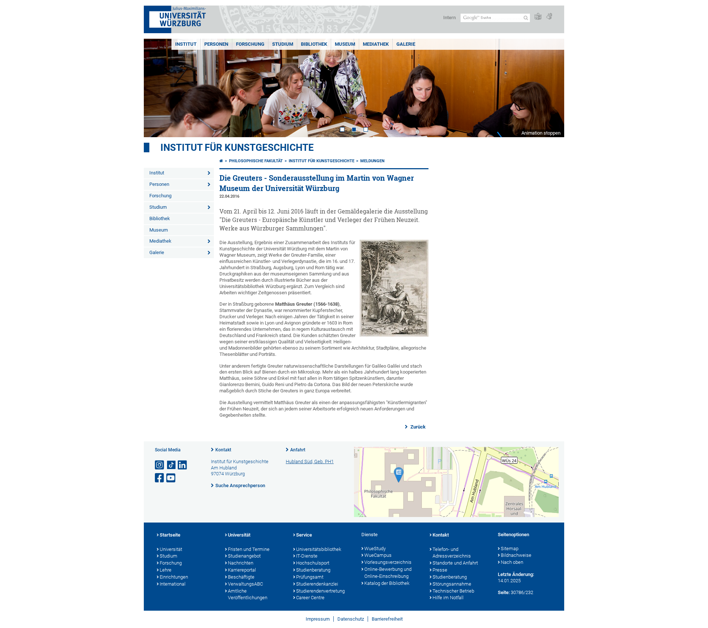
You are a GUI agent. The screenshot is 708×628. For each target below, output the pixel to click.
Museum (345, 44)
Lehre (165, 570)
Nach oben (512, 562)
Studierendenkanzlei (317, 584)
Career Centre (310, 597)
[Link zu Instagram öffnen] (160, 465)
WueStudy (375, 548)
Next (551, 87)
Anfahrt (297, 449)
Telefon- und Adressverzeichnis (452, 553)
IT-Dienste (306, 556)
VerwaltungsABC (245, 584)
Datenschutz (350, 619)
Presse (440, 570)
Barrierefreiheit (387, 619)
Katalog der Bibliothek (386, 583)
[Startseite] (221, 161)
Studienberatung (313, 570)
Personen (216, 44)
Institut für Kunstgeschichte (237, 147)
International (172, 584)
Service (304, 535)
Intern (449, 17)
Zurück (417, 427)
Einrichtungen (174, 577)
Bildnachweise (516, 555)
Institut (186, 44)
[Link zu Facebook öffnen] (160, 478)
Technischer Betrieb (453, 591)
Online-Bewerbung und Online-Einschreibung (388, 572)
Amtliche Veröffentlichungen (247, 594)
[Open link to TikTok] (171, 465)
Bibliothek (314, 44)
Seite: (504, 592)
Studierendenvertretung (320, 591)
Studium (282, 44)
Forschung (250, 44)
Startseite (170, 535)
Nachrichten (240, 563)
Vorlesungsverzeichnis (388, 562)
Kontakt (223, 449)
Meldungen (372, 161)
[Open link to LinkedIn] (183, 465)
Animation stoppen (540, 133)
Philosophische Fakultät (256, 161)
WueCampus (378, 555)
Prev (157, 87)
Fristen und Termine (249, 549)
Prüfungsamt (309, 577)
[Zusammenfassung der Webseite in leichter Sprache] (538, 17)
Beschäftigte (241, 577)
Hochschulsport (312, 563)
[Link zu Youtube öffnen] (171, 478)
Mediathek (376, 44)
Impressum (318, 619)
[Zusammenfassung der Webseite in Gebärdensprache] (549, 17)
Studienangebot (244, 556)
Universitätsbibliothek (318, 549)
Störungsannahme (452, 584)
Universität (171, 549)
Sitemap (509, 548)
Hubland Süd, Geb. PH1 (310, 461)
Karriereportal (242, 570)
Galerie (405, 44)
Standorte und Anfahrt (455, 563)
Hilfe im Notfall (448, 597)
